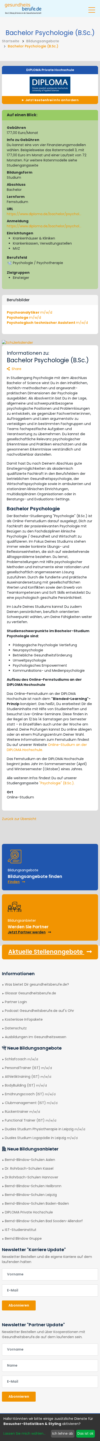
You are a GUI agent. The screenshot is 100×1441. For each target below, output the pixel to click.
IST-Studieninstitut (20, 1229)
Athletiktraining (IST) (28, 1076)
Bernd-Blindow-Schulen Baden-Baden (37, 1203)
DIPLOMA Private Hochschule (50, 70)
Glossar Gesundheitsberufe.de (30, 993)
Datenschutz (16, 1028)
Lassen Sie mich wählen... (24, 1433)
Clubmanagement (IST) (31, 1102)
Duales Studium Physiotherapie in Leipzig (45, 1129)
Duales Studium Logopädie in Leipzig (41, 1137)
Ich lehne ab (62, 1433)
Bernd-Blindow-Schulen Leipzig (31, 1194)
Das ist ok (85, 1433)
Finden (14, 881)
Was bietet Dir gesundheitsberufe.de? (37, 984)
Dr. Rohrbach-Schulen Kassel (29, 1168)
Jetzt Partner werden (27, 932)
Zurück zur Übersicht (19, 818)
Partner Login (16, 1001)
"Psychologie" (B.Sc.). (57, 783)
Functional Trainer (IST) (30, 1120)
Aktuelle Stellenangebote (46, 952)
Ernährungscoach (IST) (30, 1094)
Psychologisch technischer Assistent (47, 322)
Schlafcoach (21, 1059)
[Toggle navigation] (91, 8)
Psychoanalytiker (29, 312)
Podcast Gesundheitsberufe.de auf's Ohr (39, 1010)
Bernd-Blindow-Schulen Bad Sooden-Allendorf (44, 1221)
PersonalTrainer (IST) (28, 1067)
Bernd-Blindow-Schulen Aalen (30, 1159)
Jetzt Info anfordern (52, 100)
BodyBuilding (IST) (26, 1085)
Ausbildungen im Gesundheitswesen (35, 1036)
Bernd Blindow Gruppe (23, 1238)
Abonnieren (18, 1305)
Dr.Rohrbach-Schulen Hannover (31, 1177)
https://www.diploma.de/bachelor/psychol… (44, 214)
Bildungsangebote (42, 41)
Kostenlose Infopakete (24, 1019)
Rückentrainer (22, 1111)
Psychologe (24, 317)
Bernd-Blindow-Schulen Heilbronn (33, 1186)
